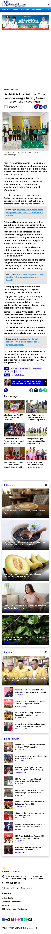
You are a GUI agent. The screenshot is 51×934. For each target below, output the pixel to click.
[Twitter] (36, 390)
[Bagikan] (45, 107)
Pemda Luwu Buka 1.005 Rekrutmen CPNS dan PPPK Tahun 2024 (30, 746)
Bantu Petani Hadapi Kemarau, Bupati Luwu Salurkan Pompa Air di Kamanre (36, 417)
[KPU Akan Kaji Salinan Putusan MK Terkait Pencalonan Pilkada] (8, 838)
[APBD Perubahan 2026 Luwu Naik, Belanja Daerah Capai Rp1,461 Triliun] (14, 453)
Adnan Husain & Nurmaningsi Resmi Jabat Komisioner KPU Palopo (30, 725)
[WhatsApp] (45, 390)
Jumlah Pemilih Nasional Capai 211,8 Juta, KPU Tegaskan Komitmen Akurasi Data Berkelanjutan (30, 702)
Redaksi (5, 905)
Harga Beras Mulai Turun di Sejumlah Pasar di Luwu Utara (31, 757)
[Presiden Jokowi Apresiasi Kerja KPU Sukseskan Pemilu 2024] (8, 804)
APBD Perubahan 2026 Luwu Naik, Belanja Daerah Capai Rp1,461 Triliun (13, 464)
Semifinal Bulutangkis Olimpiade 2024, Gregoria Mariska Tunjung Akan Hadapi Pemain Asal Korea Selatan (29, 768)
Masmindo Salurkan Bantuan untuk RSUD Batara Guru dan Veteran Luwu (35, 464)
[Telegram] (41, 390)
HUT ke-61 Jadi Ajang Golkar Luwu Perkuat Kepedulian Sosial (29, 714)
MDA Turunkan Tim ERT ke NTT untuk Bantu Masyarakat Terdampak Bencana (13, 417)
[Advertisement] (25, 56)
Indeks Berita (7, 898)
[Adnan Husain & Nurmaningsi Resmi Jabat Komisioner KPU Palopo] (8, 726)
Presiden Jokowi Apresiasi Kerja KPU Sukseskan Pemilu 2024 (30, 803)
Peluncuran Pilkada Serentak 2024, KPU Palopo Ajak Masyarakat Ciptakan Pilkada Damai (30, 826)
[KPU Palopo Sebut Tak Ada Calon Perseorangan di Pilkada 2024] (8, 792)
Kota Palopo (19, 375)
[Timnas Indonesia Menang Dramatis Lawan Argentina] (8, 815)
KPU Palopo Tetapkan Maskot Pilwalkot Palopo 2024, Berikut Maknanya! (28, 780)
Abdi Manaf (13, 106)
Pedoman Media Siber (11, 901)
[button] (47, 3)
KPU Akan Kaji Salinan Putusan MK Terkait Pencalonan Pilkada (29, 837)
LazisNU (25, 368)
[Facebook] (31, 390)
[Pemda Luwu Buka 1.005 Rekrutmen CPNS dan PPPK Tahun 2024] (8, 747)
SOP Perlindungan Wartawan (14, 909)
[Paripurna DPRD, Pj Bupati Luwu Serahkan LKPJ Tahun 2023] (8, 849)
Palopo (10, 371)
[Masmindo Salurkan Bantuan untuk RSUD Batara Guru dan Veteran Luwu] (36, 453)
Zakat (19, 371)
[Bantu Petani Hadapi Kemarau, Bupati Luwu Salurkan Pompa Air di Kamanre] (36, 406)
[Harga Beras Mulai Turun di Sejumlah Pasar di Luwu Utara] (8, 758)
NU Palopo (37, 368)
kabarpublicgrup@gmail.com (19, 888)
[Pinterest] (12, 919)
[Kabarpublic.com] (14, 3)
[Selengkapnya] (46, 485)
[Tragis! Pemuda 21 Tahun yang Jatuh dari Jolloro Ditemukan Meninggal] (14, 429)
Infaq (15, 368)
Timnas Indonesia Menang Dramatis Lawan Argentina (30, 814)
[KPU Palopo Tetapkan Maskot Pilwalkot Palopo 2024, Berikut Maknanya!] (8, 781)
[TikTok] (30, 919)
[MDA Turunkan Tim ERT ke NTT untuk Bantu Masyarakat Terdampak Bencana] (14, 406)
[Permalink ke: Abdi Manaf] (6, 107)
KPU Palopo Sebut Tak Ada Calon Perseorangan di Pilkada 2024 (29, 791)
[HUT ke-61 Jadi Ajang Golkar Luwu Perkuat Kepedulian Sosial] (8, 715)
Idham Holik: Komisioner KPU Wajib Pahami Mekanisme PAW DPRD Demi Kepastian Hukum (30, 691)
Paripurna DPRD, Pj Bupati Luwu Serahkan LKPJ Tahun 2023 (28, 848)
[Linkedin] (21, 919)
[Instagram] (17, 919)
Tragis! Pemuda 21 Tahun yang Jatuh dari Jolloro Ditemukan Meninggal (13, 441)
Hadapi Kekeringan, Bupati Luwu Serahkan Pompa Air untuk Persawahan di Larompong (35, 441)
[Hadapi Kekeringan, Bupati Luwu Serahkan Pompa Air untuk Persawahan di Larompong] (36, 429)
